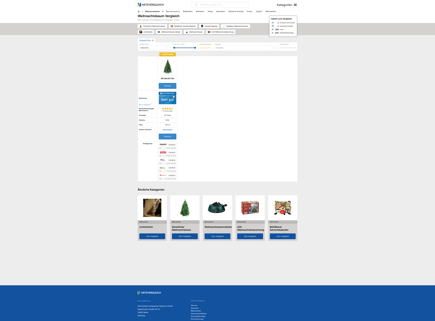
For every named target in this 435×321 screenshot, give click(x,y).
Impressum (195, 308)
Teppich (259, 11)
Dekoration (220, 11)
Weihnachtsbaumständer (218, 227)
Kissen (249, 11)
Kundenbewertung (205, 44)
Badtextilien (188, 11)
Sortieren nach (144, 44)
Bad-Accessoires (173, 11)
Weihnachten (271, 11)
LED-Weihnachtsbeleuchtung (250, 228)
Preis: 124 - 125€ (178, 44)
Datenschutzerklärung (199, 313)
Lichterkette (146, 227)
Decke (210, 11)
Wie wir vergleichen (144, 104)
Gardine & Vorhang (235, 11)
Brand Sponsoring (197, 319)
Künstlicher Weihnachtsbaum (181, 228)
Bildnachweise (196, 311)
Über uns (194, 305)
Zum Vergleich (152, 236)
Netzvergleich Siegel (198, 316)
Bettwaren (200, 11)
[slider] (174, 48)
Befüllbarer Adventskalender (279, 228)
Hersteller (218, 44)
